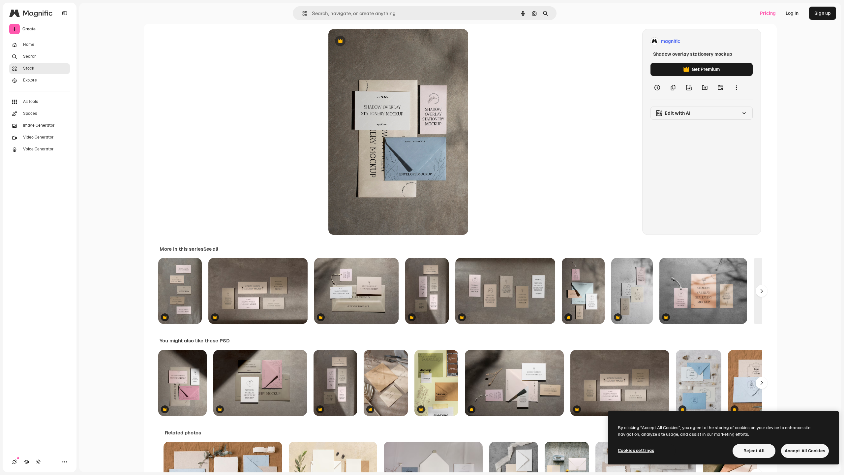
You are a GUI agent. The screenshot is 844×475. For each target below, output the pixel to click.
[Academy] (26, 462)
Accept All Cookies (805, 451)
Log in (792, 13)
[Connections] (14, 462)
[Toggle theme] (38, 462)
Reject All (754, 451)
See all (210, 249)
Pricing (768, 13)
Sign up (822, 13)
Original (370, 41)
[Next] (762, 291)
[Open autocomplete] (302, 13)
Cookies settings (636, 450)
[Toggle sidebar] (64, 13)
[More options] (736, 87)
